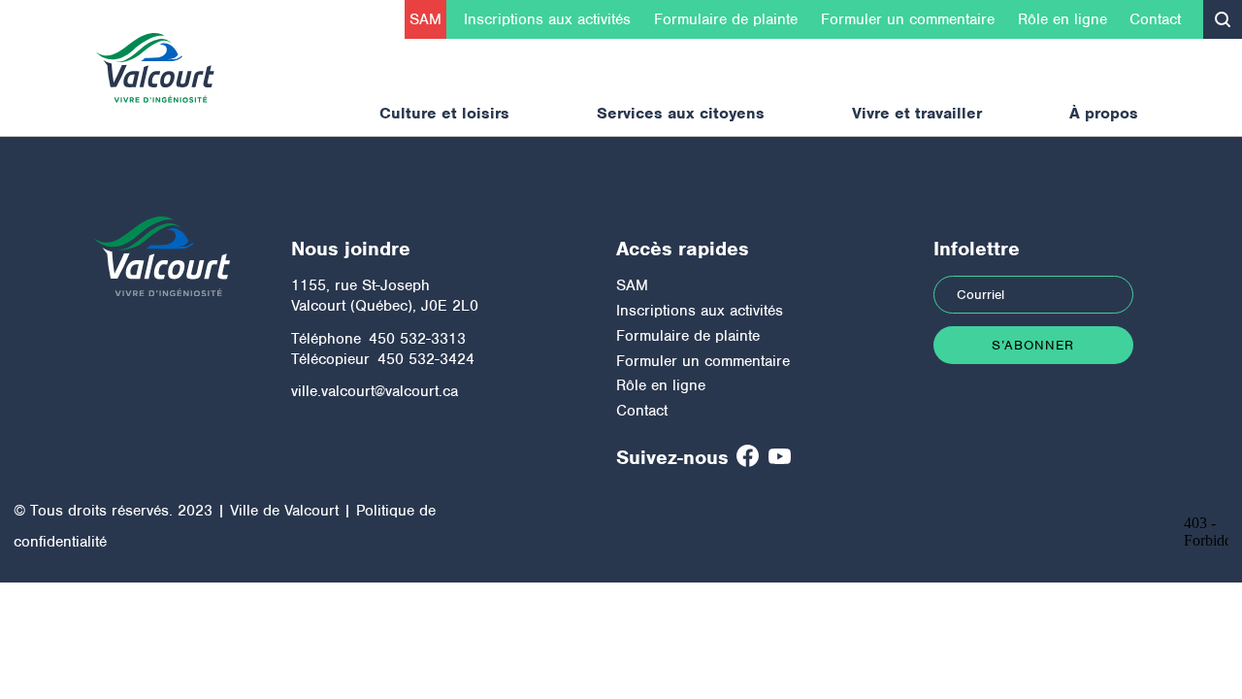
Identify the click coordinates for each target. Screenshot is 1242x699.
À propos (1103, 113)
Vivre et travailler (917, 113)
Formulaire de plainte (726, 19)
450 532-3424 (425, 359)
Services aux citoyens (681, 113)
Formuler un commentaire (908, 19)
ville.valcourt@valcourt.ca (374, 391)
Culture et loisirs (444, 113)
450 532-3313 (417, 339)
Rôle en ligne (1062, 19)
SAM (425, 19)
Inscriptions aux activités (547, 19)
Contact (1155, 19)
